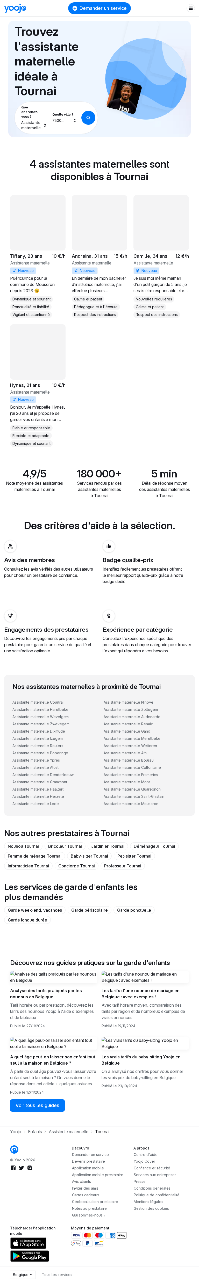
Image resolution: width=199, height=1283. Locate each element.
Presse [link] (140, 1181)
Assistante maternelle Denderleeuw (43, 774)
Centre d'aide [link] (146, 1154)
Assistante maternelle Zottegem (131, 709)
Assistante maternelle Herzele (38, 796)
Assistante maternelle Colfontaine (132, 767)
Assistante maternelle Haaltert (37, 789)
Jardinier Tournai (107, 846)
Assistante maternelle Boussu (129, 760)
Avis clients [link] (81, 1181)
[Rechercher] (88, 117)
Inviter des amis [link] (85, 1188)
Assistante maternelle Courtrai (37, 702)
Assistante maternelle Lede (35, 803)
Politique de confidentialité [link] (157, 1195)
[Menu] (191, 8)
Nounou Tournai (23, 846)
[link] (38, 256)
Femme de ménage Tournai (34, 856)
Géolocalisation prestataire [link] (95, 1201)
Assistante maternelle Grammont (39, 782)
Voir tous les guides (37, 1105)
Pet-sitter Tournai (134, 856)
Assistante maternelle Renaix (128, 724)
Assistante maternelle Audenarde (132, 716)
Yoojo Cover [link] (144, 1161)
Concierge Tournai (76, 865)
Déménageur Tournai (154, 846)
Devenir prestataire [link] (88, 1161)
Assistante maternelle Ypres (36, 760)
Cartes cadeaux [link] (85, 1195)
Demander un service (103, 8)
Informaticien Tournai (28, 865)
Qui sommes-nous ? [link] (88, 1215)
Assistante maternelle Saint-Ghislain (134, 796)
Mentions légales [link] (148, 1201)
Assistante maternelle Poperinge (40, 753)
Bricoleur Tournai (65, 846)
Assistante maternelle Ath (125, 753)
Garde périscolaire (89, 910)
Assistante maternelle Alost (35, 767)
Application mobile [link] (88, 1168)
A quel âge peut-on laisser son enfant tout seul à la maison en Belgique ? (52, 1060)
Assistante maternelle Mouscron (131, 803)
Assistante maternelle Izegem (37, 738)
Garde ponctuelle (134, 910)
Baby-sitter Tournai (89, 856)
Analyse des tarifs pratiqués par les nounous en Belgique (46, 993)
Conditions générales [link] (152, 1188)
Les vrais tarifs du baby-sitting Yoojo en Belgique (141, 1060)
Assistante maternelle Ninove (128, 702)
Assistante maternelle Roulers (37, 745)
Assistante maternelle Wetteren (130, 745)
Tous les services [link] (57, 1274)
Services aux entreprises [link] (155, 1175)
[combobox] (33, 118)
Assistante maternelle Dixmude (38, 731)
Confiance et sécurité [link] (152, 1168)
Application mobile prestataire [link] (97, 1175)
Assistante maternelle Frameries (131, 774)
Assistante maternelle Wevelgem (40, 716)
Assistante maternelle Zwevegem (40, 724)
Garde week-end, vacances (35, 910)
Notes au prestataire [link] (89, 1208)
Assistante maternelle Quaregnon (132, 789)
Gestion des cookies (151, 1208)
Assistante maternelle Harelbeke (40, 709)
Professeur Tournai (122, 865)
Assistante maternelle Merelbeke (132, 738)
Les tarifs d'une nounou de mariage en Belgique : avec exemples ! (141, 993)
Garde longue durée (27, 920)
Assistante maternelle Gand (127, 731)
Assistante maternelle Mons (127, 782)
